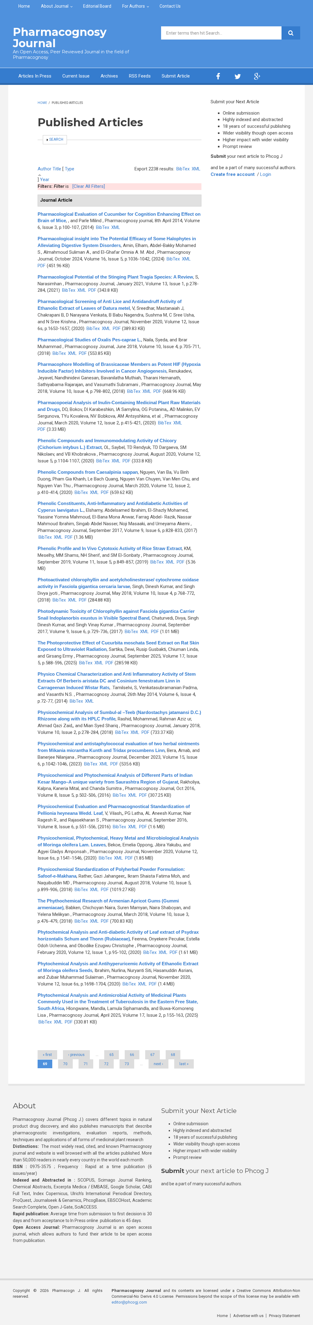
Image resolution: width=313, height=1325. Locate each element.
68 (173, 1055)
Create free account (233, 174)
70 (65, 1064)
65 (111, 1055)
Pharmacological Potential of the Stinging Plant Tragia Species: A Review (115, 276)
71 (86, 1064)
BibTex (183, 169)
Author (44, 169)
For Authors (133, 6)
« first (47, 1055)
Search (56, 139)
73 (127, 1064)
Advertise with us (248, 1316)
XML (196, 169)
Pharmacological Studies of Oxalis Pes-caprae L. (89, 339)
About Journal (54, 6)
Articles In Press (34, 76)
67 (152, 1055)
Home (24, 6)
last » (184, 1064)
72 (106, 1064)
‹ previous (76, 1055)
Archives (109, 76)
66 (132, 1055)
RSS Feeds (140, 76)
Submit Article (176, 76)
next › (158, 1064)
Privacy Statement (284, 1316)
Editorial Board (97, 6)
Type (69, 169)
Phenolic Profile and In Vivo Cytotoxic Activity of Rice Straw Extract (110, 548)
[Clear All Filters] (88, 186)
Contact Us (170, 6)
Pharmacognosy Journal (60, 37)
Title (57, 169)
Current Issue (76, 76)
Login (265, 174)
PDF (42, 265)
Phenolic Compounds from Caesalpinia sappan (88, 472)
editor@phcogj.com (129, 1302)
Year (44, 179)
